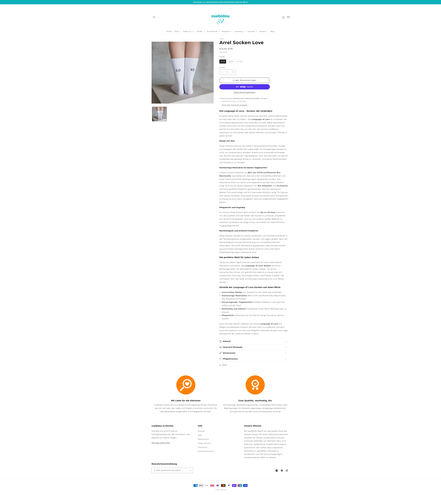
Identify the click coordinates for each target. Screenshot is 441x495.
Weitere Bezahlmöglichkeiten (245, 92)
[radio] (222, 62)
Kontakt (201, 431)
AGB (200, 435)
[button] (154, 17)
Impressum (203, 447)
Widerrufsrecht (204, 443)
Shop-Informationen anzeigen (234, 105)
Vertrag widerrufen (161, 443)
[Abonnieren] (190, 470)
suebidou (223, 490)
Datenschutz (203, 439)
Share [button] (224, 365)
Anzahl (222, 67)
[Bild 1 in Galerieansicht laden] (159, 114)
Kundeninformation (206, 451)
